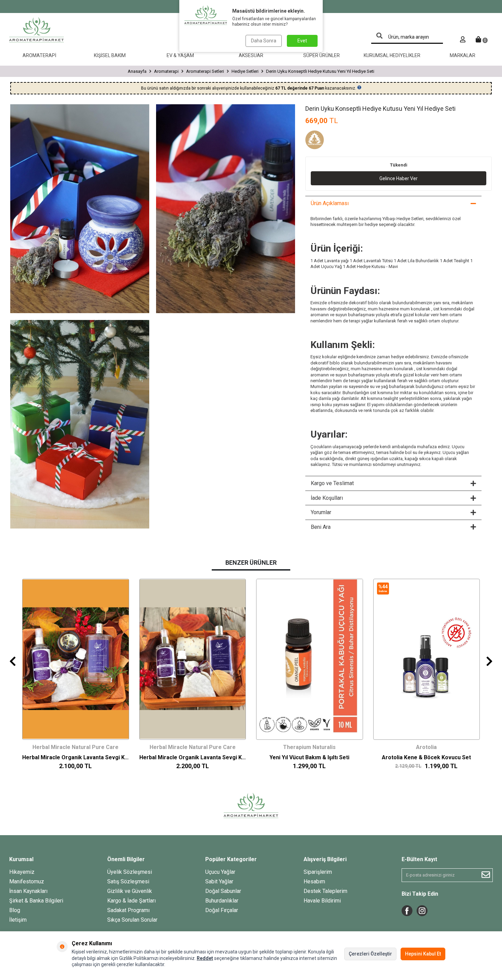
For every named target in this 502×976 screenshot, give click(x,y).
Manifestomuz (26, 881)
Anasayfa (137, 71)
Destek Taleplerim (325, 891)
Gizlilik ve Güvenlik (129, 891)
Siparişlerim (318, 872)
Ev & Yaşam (180, 55)
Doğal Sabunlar (223, 891)
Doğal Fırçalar (221, 910)
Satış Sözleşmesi (128, 881)
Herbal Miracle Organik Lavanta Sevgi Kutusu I (192, 757)
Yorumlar (321, 512)
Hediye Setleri (245, 71)
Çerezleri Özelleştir (370, 954)
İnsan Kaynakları (28, 891)
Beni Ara (321, 527)
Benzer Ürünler (251, 562)
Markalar (462, 55)
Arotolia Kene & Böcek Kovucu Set (426, 757)
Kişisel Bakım (110, 55)
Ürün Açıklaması (330, 203)
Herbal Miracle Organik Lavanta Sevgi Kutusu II (75, 757)
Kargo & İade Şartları (131, 900)
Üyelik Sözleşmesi (129, 872)
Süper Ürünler (321, 55)
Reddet (205, 958)
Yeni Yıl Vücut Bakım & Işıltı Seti (309, 757)
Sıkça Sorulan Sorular (132, 920)
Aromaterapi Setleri (205, 71)
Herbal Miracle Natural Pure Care (75, 747)
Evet (302, 40)
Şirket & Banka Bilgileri (36, 900)
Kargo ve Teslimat (332, 483)
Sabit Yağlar (219, 881)
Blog (14, 910)
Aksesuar (251, 55)
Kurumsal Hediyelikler (392, 55)
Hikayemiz (21, 872)
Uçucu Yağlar (220, 872)
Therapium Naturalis (309, 747)
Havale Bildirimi (322, 900)
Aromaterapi (39, 55)
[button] (12, 661)
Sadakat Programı (128, 910)
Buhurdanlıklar (221, 900)
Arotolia (426, 747)
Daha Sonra (263, 40)
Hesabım (314, 881)
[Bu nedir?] (359, 87)
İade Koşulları (327, 498)
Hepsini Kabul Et (423, 954)
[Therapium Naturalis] (322, 140)
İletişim (18, 920)
